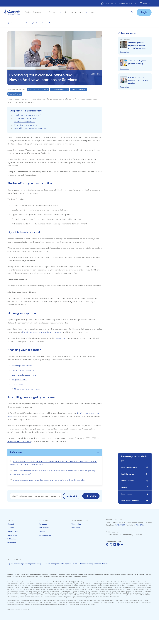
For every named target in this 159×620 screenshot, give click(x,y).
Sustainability (12, 531)
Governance (12, 535)
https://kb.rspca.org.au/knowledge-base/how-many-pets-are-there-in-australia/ (49, 480)
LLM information (45, 535)
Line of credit (17, 384)
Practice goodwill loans (22, 365)
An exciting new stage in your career (30, 128)
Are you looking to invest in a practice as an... (61, 564)
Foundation (11, 543)
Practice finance (14, 94)
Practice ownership (78, 89)
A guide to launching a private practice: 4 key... (24, 564)
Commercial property (59, 89)
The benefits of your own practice (29, 115)
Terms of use (75, 528)
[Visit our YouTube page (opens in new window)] (122, 544)
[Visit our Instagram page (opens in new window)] (118, 544)
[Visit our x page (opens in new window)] (111, 544)
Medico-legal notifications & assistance (120, 3)
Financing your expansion (25, 125)
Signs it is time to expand (25, 118)
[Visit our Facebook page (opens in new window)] (107, 544)
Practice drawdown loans (23, 370)
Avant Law (61, 338)
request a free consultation (19, 441)
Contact (146, 3)
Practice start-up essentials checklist (94, 564)
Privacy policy (76, 524)
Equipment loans (19, 379)
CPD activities (44, 528)
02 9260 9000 (120, 525)
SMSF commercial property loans (26, 389)
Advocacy (43, 524)
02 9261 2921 (139, 525)
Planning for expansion (24, 121)
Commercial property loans (24, 375)
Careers (42, 531)
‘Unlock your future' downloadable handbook (41, 332)
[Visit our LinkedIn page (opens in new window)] (114, 544)
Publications (12, 539)
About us (10, 528)
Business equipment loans (38, 89)
